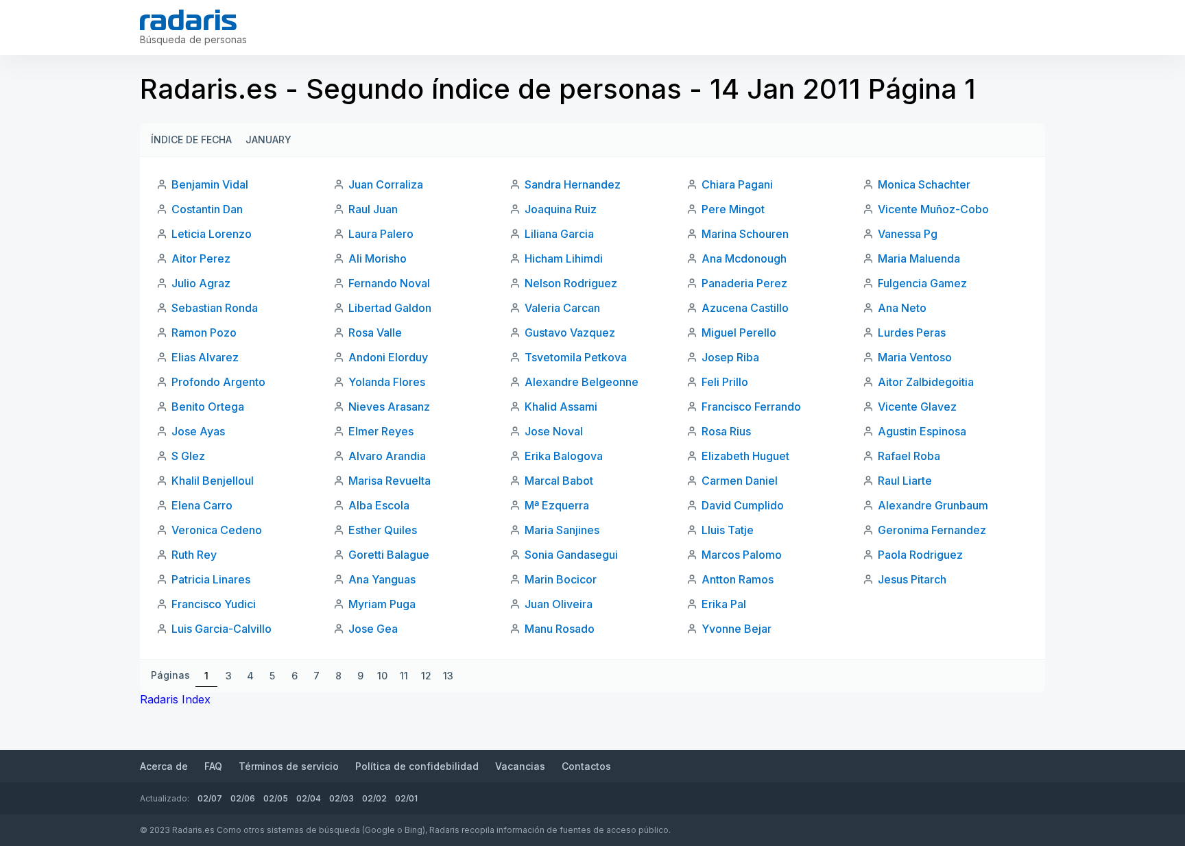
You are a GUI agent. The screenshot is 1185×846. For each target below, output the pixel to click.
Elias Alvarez (205, 357)
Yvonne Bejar (736, 629)
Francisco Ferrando (751, 406)
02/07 (210, 798)
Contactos (586, 766)
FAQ (213, 766)
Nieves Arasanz (389, 406)
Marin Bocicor (561, 579)
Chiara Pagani (737, 184)
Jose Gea (373, 629)
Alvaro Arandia (387, 456)
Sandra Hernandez (573, 184)
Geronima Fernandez (932, 530)
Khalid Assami (561, 406)
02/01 (406, 798)
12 (426, 675)
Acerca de (164, 766)
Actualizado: (164, 798)
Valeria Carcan (562, 308)
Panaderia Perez (744, 283)
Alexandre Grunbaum (933, 505)
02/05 (275, 798)
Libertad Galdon (389, 308)
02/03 (341, 798)
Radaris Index (175, 699)
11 (404, 675)
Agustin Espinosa (922, 431)
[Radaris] (188, 20)
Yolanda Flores (386, 382)
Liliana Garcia (559, 234)
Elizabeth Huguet (745, 456)
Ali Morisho (377, 258)
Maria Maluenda (919, 258)
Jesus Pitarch (912, 579)
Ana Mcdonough (744, 258)
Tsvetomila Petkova (576, 357)
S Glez (188, 456)
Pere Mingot (733, 209)
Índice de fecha (191, 139)
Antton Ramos (738, 579)
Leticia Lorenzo (211, 234)
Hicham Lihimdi (564, 258)
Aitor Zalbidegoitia (926, 382)
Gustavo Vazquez (570, 332)
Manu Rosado (560, 629)
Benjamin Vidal (209, 184)
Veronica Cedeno (216, 530)
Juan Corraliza (385, 184)
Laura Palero (381, 234)
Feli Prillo (725, 382)
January (268, 139)
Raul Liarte (905, 480)
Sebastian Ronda (214, 308)
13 (448, 675)
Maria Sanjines (562, 530)
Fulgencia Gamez (922, 283)
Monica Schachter (924, 184)
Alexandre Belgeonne (581, 382)
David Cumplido (743, 505)
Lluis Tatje (728, 530)
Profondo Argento (218, 382)
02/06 (242, 798)
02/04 (308, 798)
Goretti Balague (388, 554)
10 (382, 675)
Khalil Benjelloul (212, 480)
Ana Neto (902, 308)
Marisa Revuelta (389, 480)
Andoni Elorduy (388, 357)
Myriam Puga (382, 604)
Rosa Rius (726, 431)
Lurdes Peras (912, 332)
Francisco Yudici (213, 604)
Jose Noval (554, 431)
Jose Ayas (198, 431)
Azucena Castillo (745, 308)
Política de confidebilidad (417, 766)
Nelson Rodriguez (571, 283)
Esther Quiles (382, 530)
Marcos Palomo (742, 554)
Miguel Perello (739, 332)
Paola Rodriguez (920, 554)
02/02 (374, 798)
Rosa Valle (375, 332)
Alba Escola (378, 505)
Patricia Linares (210, 579)
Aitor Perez (200, 258)
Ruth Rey (194, 554)
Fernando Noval (389, 283)
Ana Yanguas (382, 579)
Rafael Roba (909, 456)
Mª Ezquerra (557, 505)
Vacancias (520, 766)
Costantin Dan (207, 209)
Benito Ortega (207, 406)
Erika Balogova (564, 456)
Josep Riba (730, 357)
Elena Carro (201, 505)
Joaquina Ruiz (561, 209)
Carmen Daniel (740, 480)
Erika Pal (724, 604)
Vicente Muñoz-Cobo (933, 209)
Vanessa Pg (907, 234)
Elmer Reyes (381, 431)
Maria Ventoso (915, 357)
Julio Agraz (200, 283)
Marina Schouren (745, 234)
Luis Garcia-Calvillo (221, 629)
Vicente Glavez (917, 406)
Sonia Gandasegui (571, 554)
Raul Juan (373, 209)
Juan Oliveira (558, 604)
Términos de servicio (289, 766)
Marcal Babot (559, 480)
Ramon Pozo (204, 332)
